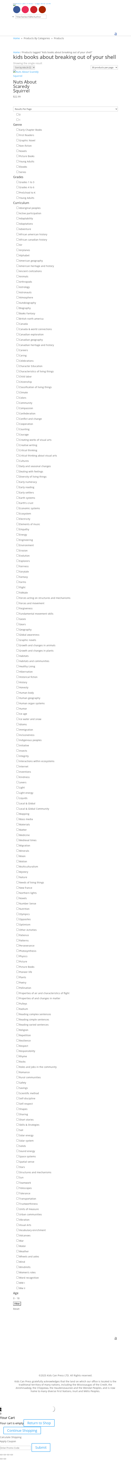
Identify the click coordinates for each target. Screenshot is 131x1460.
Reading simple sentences (34, 1019)
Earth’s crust (26, 503)
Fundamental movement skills (36, 613)
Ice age (23, 713)
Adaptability (26, 218)
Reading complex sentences (35, 1014)
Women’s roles (27, 1272)
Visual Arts (25, 1225)
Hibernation (26, 671)
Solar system (26, 1140)
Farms (22, 582)
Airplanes (24, 250)
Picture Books (26, 156)
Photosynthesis (27, 951)
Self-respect (26, 1103)
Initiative (24, 745)
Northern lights (28, 893)
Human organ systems (32, 703)
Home (16, 38)
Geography (25, 629)
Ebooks (23, 166)
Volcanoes (25, 1235)
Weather (24, 1251)
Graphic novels (27, 640)
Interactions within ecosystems (36, 761)
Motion (23, 861)
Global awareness (29, 634)
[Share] (4, 1454)
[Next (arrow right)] (4, 1458)
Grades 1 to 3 (26, 182)
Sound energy (27, 1151)
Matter (23, 829)
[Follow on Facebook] (16, 9)
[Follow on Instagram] (25, 9)
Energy (23, 534)
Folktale (23, 592)
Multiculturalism (28, 866)
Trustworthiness (28, 1203)
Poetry (22, 982)
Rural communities (30, 1077)
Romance (24, 1072)
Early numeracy (28, 482)
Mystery (23, 871)
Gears (22, 624)
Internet (23, 766)
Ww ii (22, 1288)
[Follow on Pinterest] (33, 9)
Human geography (29, 698)
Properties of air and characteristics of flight (44, 993)
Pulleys (23, 1003)
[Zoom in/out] (11, 1454)
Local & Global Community (34, 808)
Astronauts (25, 292)
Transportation (27, 1198)
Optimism (24, 924)
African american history (33, 234)
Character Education (30, 366)
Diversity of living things (33, 476)
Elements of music (29, 524)
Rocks (22, 1061)
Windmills (25, 1267)
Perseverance (26, 945)
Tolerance (24, 1193)
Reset (16, 1308)
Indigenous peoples (30, 740)
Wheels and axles (29, 1256)
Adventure (25, 229)
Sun (21, 1177)
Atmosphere (26, 297)
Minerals (24, 850)
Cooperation (26, 424)
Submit (41, 1447)
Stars (22, 1167)
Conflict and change (30, 418)
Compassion (26, 408)
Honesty (23, 687)
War (21, 1240)
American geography (31, 260)
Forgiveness (26, 608)
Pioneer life (25, 972)
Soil (21, 1130)
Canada (23, 323)
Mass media (26, 819)
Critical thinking (28, 450)
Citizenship (25, 381)
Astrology (24, 287)
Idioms (23, 724)
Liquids (23, 798)
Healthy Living (27, 666)
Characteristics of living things (36, 371)
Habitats (24, 656)
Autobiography (27, 302)
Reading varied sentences (34, 1024)
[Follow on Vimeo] (50, 9)
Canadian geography (31, 339)
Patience (24, 935)
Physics (23, 956)
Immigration (26, 729)
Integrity (24, 756)
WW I (22, 1282)
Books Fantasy (27, 313)
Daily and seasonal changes (35, 466)
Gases (22, 619)
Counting (24, 429)
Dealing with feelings (31, 471)
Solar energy (26, 1135)
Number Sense (27, 903)
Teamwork (25, 1182)
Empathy (24, 529)
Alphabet (24, 255)
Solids (22, 1146)
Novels (23, 151)
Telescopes (25, 1188)
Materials (24, 824)
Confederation (27, 413)
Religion (23, 1030)
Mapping (24, 813)
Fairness (24, 566)
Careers (23, 350)
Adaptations (26, 223)
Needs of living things (31, 882)
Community (25, 402)
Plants (22, 977)
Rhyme (23, 1056)
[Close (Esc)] (1, 1454)
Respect (23, 1045)
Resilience (25, 1040)
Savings (23, 1088)
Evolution (24, 555)
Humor (23, 708)
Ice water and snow (30, 719)
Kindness (24, 777)
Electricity (24, 518)
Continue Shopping (22, 1430)
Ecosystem (25, 513)
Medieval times (28, 840)
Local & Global (27, 803)
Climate (23, 392)
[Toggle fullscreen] (8, 1454)
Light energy (26, 792)
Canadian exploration (31, 334)
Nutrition (24, 908)
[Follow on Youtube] (42, 9)
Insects (23, 750)
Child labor (25, 376)
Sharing (23, 1114)
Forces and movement (31, 603)
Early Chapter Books (30, 129)
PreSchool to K (27, 192)
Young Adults (26, 161)
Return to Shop (39, 1423)
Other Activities (28, 929)
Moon (22, 856)
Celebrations (26, 360)
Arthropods (25, 281)
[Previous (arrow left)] (1, 1458)
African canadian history (33, 239)
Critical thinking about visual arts (38, 455)
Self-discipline (27, 1098)
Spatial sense (26, 1161)
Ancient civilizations (30, 271)
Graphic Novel (27, 140)
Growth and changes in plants (36, 650)
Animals (23, 276)
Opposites (25, 919)
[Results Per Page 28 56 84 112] (65, 109)
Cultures (24, 460)
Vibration (24, 1219)
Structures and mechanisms (35, 1172)
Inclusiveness (26, 735)
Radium (23, 1009)
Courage (24, 434)
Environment (26, 545)
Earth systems (27, 497)
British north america (31, 318)
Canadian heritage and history (36, 345)
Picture (23, 961)
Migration (24, 845)
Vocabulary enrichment (32, 1230)
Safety (22, 1082)
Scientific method (29, 1093)
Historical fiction (28, 677)
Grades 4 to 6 (26, 187)
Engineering (26, 540)
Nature (23, 877)
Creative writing (28, 445)
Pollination (25, 987)
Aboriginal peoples (30, 208)
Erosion (23, 550)
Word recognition (29, 1277)
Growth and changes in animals (37, 645)
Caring (23, 355)
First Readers (26, 135)
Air (20, 244)
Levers (22, 782)
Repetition (25, 1035)
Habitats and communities (34, 661)
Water (22, 1246)
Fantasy (23, 576)
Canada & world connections (35, 329)
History (23, 682)
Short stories (26, 1119)
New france (25, 887)
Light (22, 787)
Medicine (24, 835)
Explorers (24, 561)
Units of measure (29, 1209)
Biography (25, 308)
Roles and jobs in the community (38, 1067)
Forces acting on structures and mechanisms (44, 598)
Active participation (30, 213)
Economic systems (29, 508)
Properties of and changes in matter (39, 998)
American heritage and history (36, 266)
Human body (26, 692)
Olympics (24, 914)
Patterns (24, 940)
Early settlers (26, 492)
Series (22, 172)
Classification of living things (35, 387)
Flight (22, 587)
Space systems (27, 1156)
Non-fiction (25, 145)
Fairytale (24, 571)
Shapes (23, 1109)
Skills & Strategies (29, 1124)
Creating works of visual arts (35, 439)
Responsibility (27, 1051)
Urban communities (30, 1214)
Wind (22, 1261)
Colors (22, 397)
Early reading (26, 487)
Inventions (25, 771)
